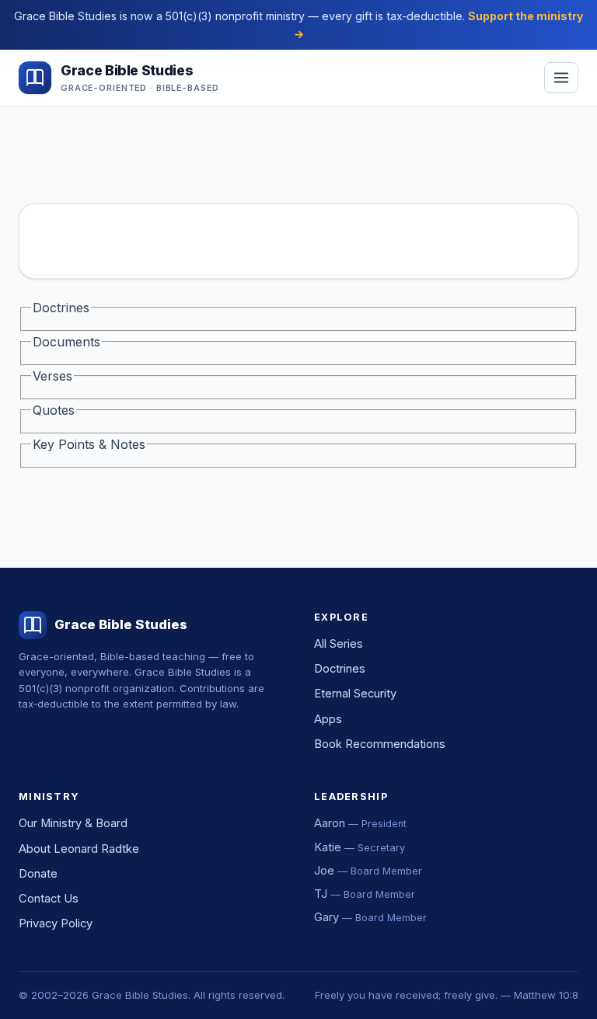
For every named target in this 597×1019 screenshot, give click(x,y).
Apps (328, 719)
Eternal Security (355, 694)
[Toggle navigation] (561, 77)
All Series (338, 644)
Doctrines (339, 669)
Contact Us (49, 899)
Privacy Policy (56, 923)
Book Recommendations (379, 744)
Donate (38, 874)
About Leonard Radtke (79, 849)
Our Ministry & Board (73, 823)
